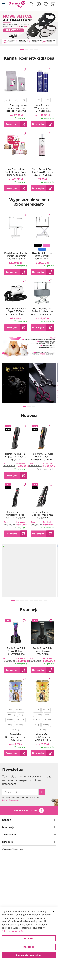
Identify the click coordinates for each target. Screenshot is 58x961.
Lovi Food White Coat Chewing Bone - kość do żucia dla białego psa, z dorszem (15, 172)
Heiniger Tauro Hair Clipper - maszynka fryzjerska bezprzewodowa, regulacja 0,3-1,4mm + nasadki (42, 515)
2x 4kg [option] (22, 100)
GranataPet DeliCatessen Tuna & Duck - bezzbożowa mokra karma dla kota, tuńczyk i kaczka (15, 737)
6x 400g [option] (10, 720)
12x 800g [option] (15, 730)
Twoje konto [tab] (9, 834)
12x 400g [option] (20, 720)
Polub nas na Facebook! (25, 810)
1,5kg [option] (8, 100)
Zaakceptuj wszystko (28, 955)
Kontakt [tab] (6, 820)
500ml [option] (46, 100)
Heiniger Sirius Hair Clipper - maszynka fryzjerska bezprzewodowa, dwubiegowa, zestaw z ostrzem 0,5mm (15, 456)
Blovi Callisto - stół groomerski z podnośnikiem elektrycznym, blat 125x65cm (42, 256)
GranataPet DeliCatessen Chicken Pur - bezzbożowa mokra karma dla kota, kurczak (42, 737)
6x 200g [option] (19, 710)
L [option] (18, 164)
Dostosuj (28, 947)
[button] (31, 4)
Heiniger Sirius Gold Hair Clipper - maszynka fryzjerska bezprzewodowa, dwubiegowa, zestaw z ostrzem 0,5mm (42, 456)
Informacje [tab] (8, 827)
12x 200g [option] (11, 715)
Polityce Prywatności (10, 800)
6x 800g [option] (19, 725)
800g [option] (10, 725)
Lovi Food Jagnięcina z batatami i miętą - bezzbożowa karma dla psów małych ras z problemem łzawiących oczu (15, 108)
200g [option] (10, 710)
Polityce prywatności (13, 931)
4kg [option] (14, 100)
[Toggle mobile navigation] (3, 4)
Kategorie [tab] (7, 841)
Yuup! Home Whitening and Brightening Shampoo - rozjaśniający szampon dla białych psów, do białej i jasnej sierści (42, 108)
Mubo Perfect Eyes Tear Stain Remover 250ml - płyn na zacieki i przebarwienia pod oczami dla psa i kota (42, 172)
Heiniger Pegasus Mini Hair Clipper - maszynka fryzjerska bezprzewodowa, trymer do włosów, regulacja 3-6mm (16, 515)
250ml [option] (37, 100)
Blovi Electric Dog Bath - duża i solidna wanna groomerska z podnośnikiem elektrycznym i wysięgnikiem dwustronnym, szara (42, 311)
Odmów (28, 938)
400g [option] (21, 715)
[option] (38, 245)
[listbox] (15, 100)
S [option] (12, 164)
